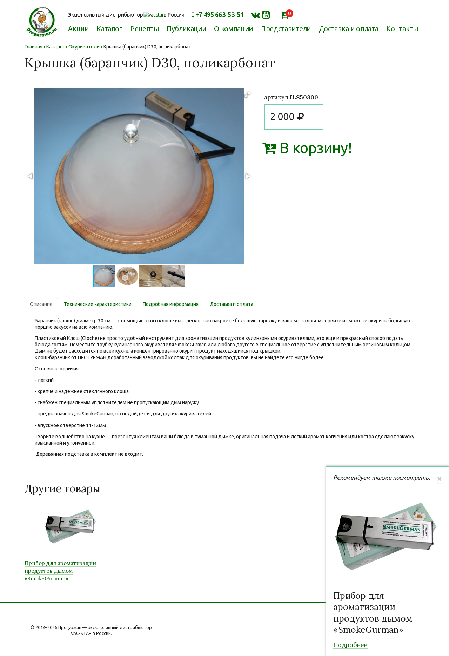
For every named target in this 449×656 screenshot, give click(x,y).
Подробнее (350, 644)
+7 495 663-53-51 (219, 14)
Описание (41, 304)
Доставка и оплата (348, 29)
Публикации (186, 29)
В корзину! (315, 148)
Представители (286, 29)
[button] (247, 94)
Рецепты (144, 29)
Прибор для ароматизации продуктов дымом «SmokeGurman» (373, 613)
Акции (78, 29)
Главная (33, 47)
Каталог (109, 29)
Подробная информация (171, 304)
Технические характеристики (98, 304)
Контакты (402, 29)
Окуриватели (84, 47)
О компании (233, 29)
